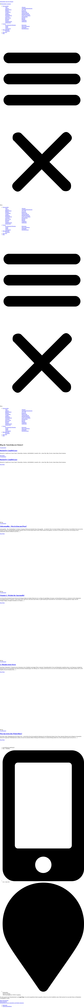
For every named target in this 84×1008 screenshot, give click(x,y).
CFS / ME (24, 9)
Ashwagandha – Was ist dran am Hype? (13, 526)
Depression (24, 25)
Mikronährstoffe (6, 29)
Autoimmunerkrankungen (27, 8)
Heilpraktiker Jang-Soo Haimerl (6, 1)
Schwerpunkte (6, 6)
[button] (42, 120)
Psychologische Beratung (10, 25)
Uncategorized (3, 447)
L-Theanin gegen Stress (8, 664)
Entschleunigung (25, 28)
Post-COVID (8, 18)
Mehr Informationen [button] (4, 1000)
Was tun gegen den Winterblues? (11, 733)
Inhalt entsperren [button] (3, 1001)
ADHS (6, 27)
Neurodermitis (25, 16)
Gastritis (7, 13)
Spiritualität (24, 27)
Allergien (24, 7)
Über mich (5, 32)
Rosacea (7, 20)
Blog (4, 33)
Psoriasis (23, 18)
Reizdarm (7, 19)
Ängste (6, 26)
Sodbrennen (24, 21)
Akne (6, 7)
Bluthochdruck (8, 9)
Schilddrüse (24, 20)
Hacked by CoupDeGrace (8, 450)
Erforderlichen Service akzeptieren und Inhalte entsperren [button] (12, 1002)
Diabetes (7, 10)
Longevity (7, 16)
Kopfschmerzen (8, 15)
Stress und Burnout (26, 26)
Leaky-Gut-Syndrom (26, 15)
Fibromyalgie (24, 12)
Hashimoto (7, 14)
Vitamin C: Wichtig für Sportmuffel (12, 595)
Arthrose (7, 8)
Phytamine (7, 31)
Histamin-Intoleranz (26, 14)
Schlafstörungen (8, 21)
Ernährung (24, 10)
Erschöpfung (8, 12)
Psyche (4, 23)
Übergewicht (8, 22)
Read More (2, 455)
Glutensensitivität (25, 13)
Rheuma (23, 19)
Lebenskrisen (8, 28)
